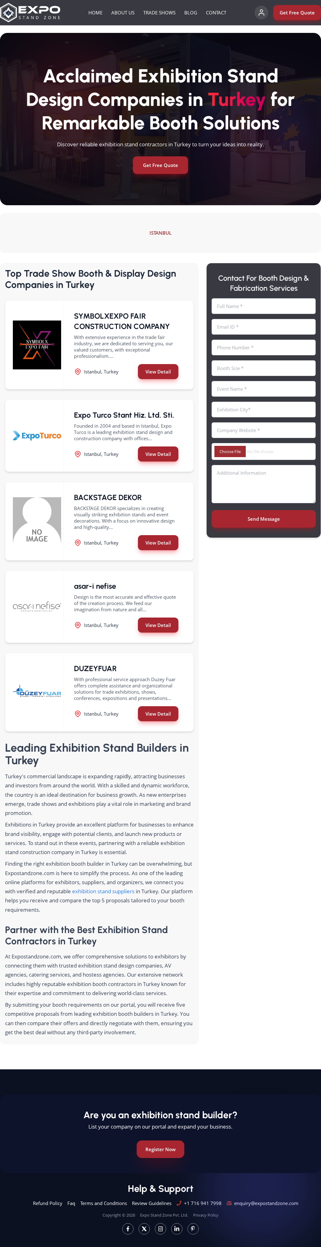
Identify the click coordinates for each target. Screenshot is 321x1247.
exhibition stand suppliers (103, 891)
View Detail (158, 371)
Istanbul (160, 233)
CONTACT (216, 12)
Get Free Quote (297, 12)
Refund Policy (47, 1203)
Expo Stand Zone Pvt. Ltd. (164, 1215)
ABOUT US (122, 12)
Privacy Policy (205, 1215)
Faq (71, 1203)
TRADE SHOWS (159, 12)
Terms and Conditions (103, 1203)
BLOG (190, 12)
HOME (95, 12)
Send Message (264, 519)
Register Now (160, 1149)
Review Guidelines (151, 1203)
